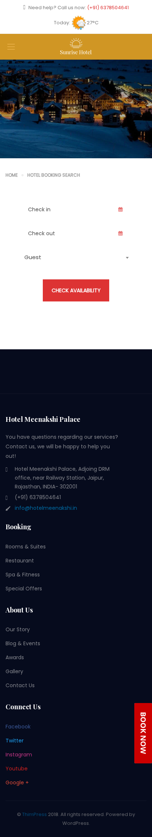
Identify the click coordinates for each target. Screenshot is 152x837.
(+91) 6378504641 (108, 7)
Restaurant (20, 560)
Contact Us (20, 685)
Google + (17, 782)
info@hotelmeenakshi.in (46, 508)
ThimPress (34, 814)
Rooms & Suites (26, 546)
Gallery (14, 671)
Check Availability (76, 290)
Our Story (18, 629)
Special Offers (24, 588)
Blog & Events (23, 643)
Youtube (17, 768)
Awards (15, 657)
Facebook (18, 726)
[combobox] (76, 257)
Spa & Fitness (23, 574)
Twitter (15, 740)
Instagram (19, 754)
